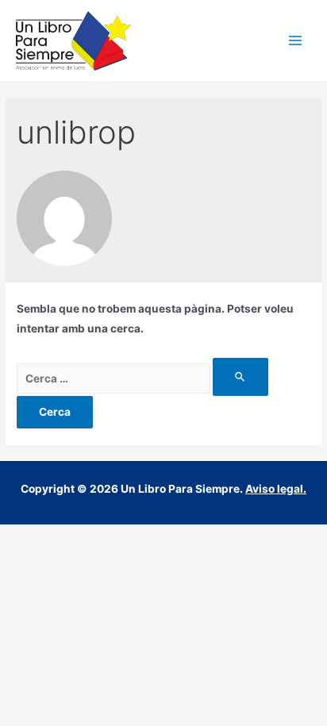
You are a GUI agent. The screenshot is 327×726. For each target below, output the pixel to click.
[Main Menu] (295, 41)
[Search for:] (142, 378)
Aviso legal (274, 488)
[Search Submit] (240, 376)
